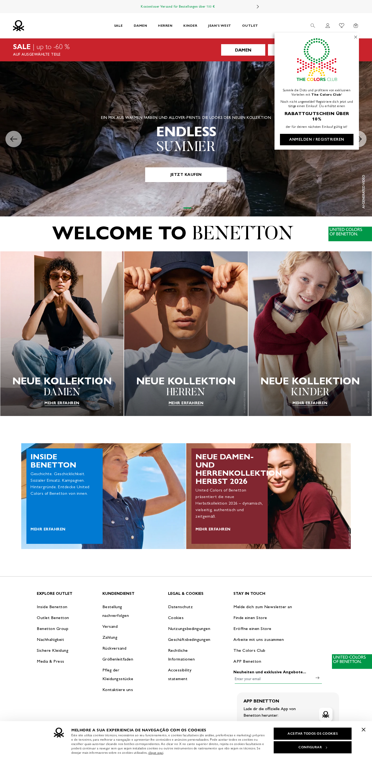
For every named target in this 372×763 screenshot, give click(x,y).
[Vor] (258, 6)
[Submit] (317, 677)
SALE (118, 25)
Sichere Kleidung (52, 650)
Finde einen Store (250, 617)
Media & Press (50, 661)
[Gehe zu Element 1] (178, 208)
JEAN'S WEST (219, 25)
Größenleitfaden (117, 659)
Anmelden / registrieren (316, 139)
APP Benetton (247, 661)
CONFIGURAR (310, 747)
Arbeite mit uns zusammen (258, 639)
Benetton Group (52, 628)
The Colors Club (249, 650)
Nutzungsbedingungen (189, 628)
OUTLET (250, 25)
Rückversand (114, 648)
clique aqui (155, 753)
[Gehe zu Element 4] (190, 208)
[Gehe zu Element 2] (181, 208)
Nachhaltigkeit (50, 639)
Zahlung (110, 637)
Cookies (176, 617)
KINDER (190, 25)
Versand (110, 626)
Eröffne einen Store (252, 628)
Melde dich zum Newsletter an (262, 606)
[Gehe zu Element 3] (183, 208)
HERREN (165, 25)
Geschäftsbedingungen (189, 639)
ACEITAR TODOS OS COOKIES (313, 733)
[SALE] (186, 49)
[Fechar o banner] (363, 729)
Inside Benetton (52, 606)
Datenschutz (180, 606)
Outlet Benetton (53, 617)
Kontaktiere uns (117, 689)
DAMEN (140, 25)
